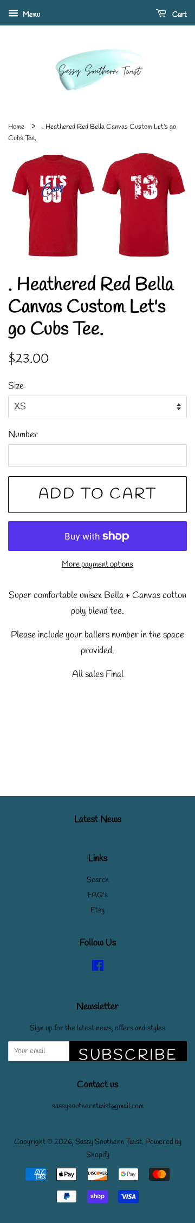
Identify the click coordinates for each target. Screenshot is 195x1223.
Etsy (97, 910)
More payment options (97, 564)
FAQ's (98, 895)
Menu (30, 15)
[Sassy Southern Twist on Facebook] (98, 968)
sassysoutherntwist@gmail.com (98, 1106)
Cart (179, 15)
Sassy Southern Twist (108, 1142)
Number (23, 435)
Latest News (97, 819)
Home (16, 126)
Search (98, 880)
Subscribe (128, 1053)
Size (16, 386)
